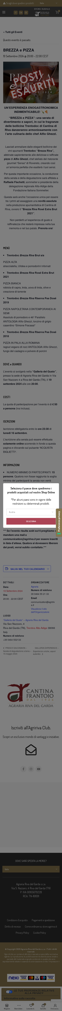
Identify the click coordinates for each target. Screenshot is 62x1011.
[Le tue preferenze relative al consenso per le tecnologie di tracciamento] (59, 523)
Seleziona (31, 521)
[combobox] (31, 512)
